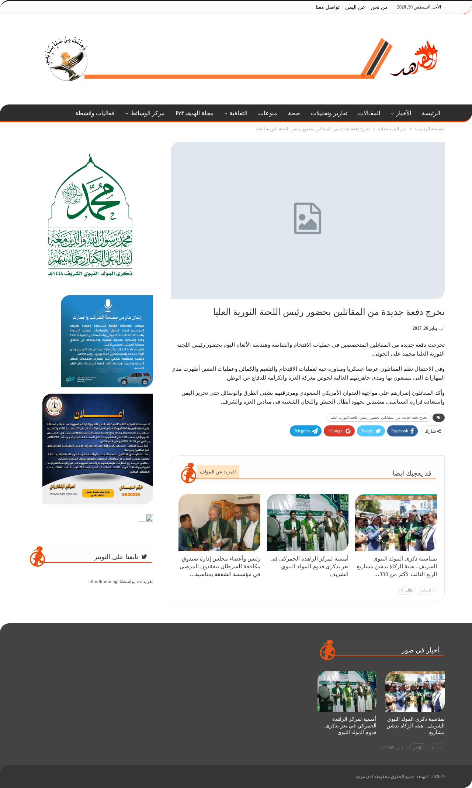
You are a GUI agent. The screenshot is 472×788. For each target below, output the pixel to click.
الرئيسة (431, 113)
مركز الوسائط (148, 113)
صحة (294, 113)
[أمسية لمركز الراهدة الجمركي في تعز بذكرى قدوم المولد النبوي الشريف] (308, 522)
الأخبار (403, 113)
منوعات (267, 113)
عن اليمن (355, 7)
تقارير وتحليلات (329, 113)
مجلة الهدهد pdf (195, 113)
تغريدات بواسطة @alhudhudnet (120, 581)
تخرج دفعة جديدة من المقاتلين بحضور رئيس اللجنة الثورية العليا (378, 417)
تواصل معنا (328, 7)
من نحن (379, 7)
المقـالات (369, 113)
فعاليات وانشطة (95, 113)
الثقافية (238, 113)
